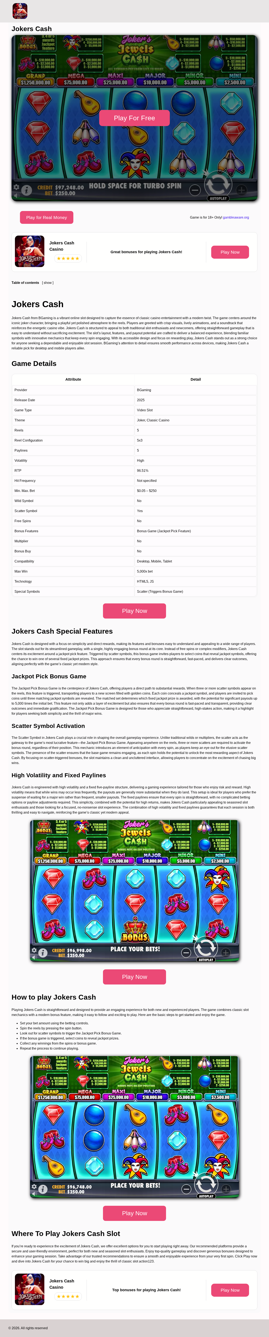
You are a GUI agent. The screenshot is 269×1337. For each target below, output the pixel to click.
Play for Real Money (46, 217)
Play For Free (134, 118)
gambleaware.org (236, 217)
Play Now (230, 252)
